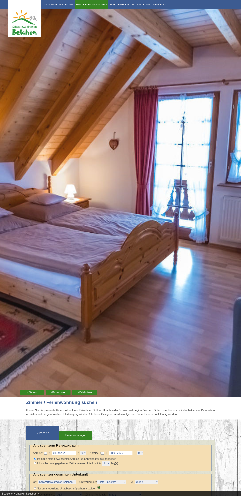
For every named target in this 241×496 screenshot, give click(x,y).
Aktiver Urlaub (140, 4)
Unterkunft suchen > (27, 493)
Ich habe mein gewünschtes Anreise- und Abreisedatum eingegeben (76, 459)
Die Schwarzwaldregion (58, 4)
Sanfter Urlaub (119, 4)
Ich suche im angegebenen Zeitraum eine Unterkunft (67, 463)
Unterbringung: (88, 482)
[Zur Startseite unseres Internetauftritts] (24, 36)
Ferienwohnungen (75, 435)
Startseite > (8, 493)
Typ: (131, 482)
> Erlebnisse (84, 392)
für (100, 463)
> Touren (32, 392)
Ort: (35, 482)
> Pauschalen (58, 392)
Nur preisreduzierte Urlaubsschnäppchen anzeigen (67, 488)
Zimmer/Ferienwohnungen (91, 4)
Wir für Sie (159, 4)
